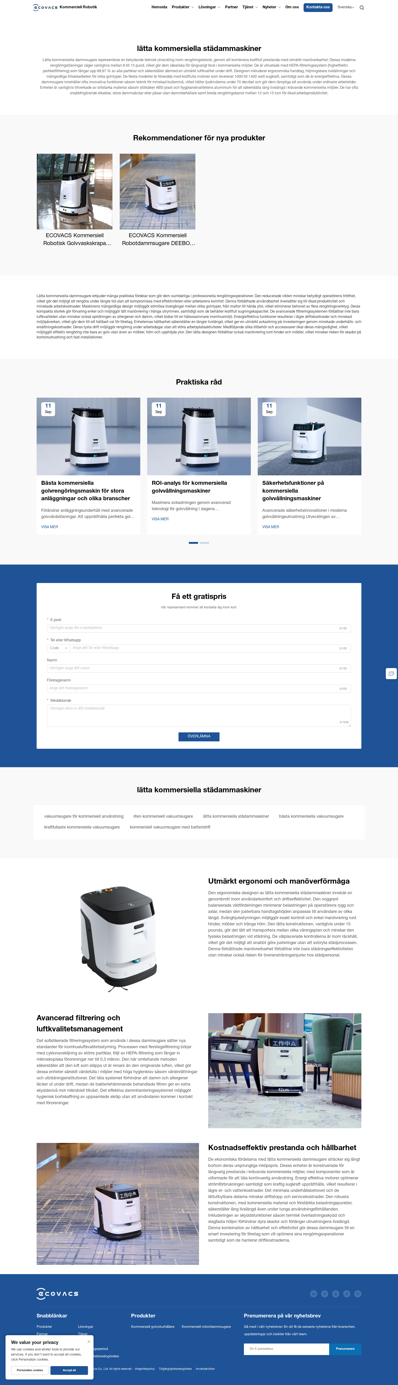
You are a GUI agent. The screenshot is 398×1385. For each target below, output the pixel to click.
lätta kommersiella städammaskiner (236, 817)
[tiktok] (346, 1293)
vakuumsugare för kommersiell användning (83, 817)
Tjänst (248, 7)
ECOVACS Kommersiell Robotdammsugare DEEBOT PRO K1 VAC (157, 240)
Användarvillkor (205, 1369)
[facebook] (324, 1293)
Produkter (180, 7)
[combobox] (58, 648)
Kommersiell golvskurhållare (152, 1327)
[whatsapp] (357, 1293)
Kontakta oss (318, 7)
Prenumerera (345, 1349)
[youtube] (335, 1293)
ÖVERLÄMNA (199, 737)
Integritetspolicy (145, 1369)
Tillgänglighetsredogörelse (98, 1356)
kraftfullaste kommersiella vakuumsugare (82, 828)
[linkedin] (313, 1293)
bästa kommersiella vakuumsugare (311, 817)
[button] (193, 543)
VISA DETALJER (74, 191)
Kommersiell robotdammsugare (206, 1327)
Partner (231, 7)
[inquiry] (391, 673)
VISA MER (49, 527)
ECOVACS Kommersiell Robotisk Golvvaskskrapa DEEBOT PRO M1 (74, 240)
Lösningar (207, 7)
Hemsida (159, 7)
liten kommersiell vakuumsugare (163, 817)
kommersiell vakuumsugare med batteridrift (170, 828)
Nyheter (269, 7)
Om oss (292, 7)
